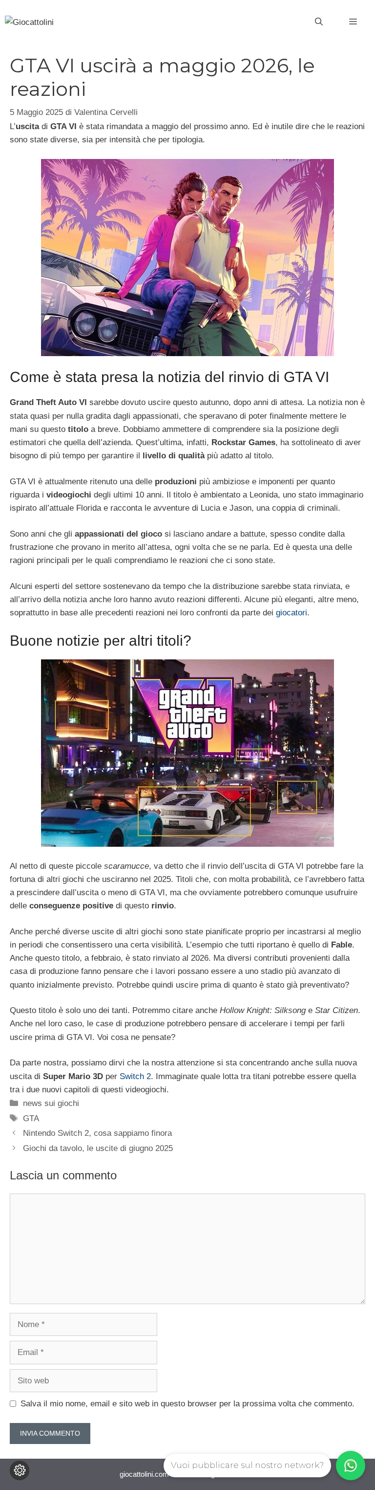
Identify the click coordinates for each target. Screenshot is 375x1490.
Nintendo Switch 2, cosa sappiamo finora (97, 1133)
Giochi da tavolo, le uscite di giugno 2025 (98, 1148)
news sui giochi (51, 1103)
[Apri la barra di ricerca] (319, 22)
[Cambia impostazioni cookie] (19, 1470)
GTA (31, 1118)
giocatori (291, 612)
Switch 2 (135, 1076)
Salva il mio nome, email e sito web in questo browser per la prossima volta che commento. (187, 1403)
